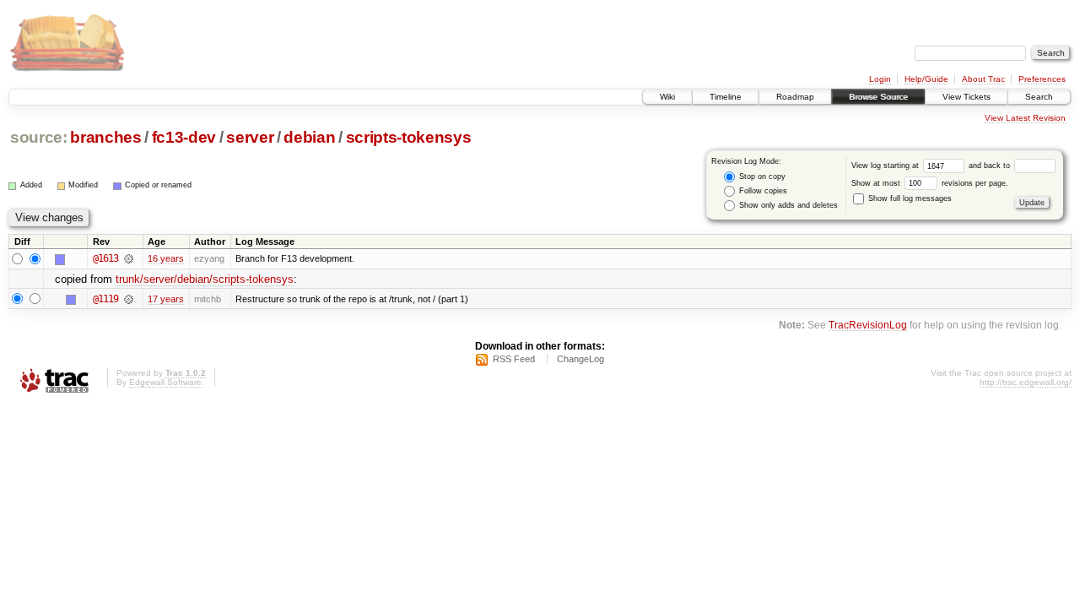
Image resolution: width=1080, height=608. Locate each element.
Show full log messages (909, 198)
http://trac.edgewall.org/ (1026, 382)
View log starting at (886, 165)
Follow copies (762, 191)
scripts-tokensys (409, 137)
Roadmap (795, 96)
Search (1039, 96)
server (249, 137)
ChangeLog (580, 359)
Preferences (1042, 79)
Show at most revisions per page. (929, 183)
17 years (166, 299)
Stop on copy (761, 176)
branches (105, 137)
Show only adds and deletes (787, 205)
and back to (990, 165)
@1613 (105, 258)
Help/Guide (926, 79)
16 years (166, 258)
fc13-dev (184, 137)
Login (880, 79)
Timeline (726, 96)
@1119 (105, 299)
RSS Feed (514, 359)
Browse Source (878, 96)
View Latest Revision (1025, 117)
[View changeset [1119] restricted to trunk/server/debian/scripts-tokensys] (128, 299)
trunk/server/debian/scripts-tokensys (205, 279)
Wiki (667, 96)
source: (39, 137)
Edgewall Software (165, 382)
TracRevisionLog (868, 324)
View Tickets (966, 96)
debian (309, 137)
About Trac (983, 79)
